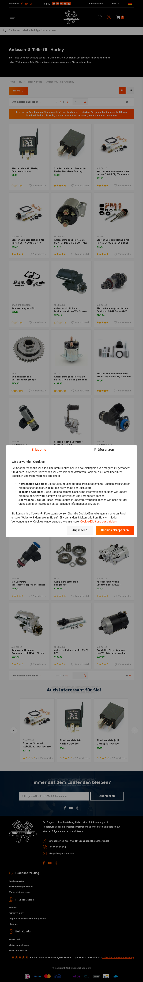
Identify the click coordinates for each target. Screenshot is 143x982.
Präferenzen (104, 449)
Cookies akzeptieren (115, 530)
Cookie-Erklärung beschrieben (98, 521)
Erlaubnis (39, 449)
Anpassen (78, 530)
